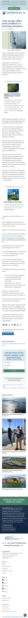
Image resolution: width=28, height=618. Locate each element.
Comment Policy (5, 609)
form (24, 230)
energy (12, 331)
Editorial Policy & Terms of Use (9, 611)
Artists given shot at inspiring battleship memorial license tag (12, 471)
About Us (4, 564)
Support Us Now (8, 529)
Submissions (5, 568)
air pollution (21, 329)
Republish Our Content (7, 571)
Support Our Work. (14, 8)
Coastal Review (6, 1)
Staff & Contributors (6, 566)
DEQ (10, 331)
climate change (5, 331)
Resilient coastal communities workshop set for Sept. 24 (13, 415)
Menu (24, 12)
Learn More (7, 525)
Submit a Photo (5, 600)
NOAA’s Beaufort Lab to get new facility (12, 489)
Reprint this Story (8, 333)
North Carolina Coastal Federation (9, 555)
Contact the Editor (6, 598)
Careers (4, 573)
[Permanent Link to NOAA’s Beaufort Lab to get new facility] (14, 481)
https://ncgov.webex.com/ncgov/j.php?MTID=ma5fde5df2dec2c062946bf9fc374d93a (14, 240)
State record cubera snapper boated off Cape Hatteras (13, 452)
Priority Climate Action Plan (10, 156)
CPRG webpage (6, 320)
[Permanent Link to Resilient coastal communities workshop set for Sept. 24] (14, 405)
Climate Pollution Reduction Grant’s (14, 121)
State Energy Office (12, 55)
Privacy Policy (5, 606)
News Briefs (9, 329)
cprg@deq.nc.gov (19, 307)
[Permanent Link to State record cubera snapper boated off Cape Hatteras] (14, 434)
